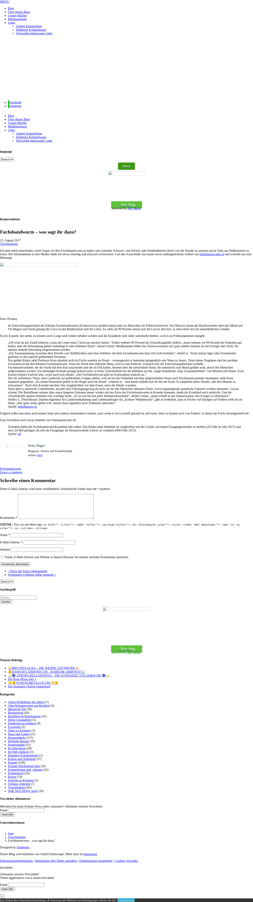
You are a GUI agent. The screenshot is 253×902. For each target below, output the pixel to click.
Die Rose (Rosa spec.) (22, 679)
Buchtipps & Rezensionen (24, 716)
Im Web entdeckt (18, 752)
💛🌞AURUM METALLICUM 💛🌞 (33, 683)
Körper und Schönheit (22, 759)
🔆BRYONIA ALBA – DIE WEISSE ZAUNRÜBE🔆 (43, 668)
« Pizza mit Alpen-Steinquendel (27, 571)
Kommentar (8, 517)
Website (5, 549)
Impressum (90, 854)
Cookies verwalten (126, 860)
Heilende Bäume (18, 741)
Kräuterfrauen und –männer (25, 769)
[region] (126, 67)
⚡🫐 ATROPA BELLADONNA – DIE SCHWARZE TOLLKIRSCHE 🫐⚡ (59, 675)
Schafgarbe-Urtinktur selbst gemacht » (32, 574)
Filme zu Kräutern (19, 730)
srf (19, 434)
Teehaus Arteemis (19, 784)
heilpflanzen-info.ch (211, 254)
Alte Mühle (134, 208)
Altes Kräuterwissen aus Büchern (29, 705)
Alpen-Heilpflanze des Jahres (26, 702)
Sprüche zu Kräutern (21, 780)
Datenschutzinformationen (16, 860)
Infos (39, 455)
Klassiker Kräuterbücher (23, 755)
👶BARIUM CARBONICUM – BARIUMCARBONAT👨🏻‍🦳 (46, 671)
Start (11, 833)
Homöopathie (16, 744)
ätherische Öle (17, 709)
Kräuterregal (16, 773)
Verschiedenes (9, 244)
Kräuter (12, 762)
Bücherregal (15, 712)
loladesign (23, 847)
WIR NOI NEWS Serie (23, 791)
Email (3, 810)
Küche (12, 776)
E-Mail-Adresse (11, 542)
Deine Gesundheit (19, 719)
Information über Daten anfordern (56, 860)
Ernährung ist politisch (22, 723)
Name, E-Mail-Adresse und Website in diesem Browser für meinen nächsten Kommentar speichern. (67, 557)
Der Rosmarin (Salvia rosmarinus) (29, 686)
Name (5, 535)
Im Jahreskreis (17, 748)
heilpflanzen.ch (27, 406)
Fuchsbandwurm (10, 468)
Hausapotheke (17, 737)
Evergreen (14, 727)
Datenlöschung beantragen (95, 860)
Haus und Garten (18, 734)
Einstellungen (126, 900)
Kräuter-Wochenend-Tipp (24, 766)
